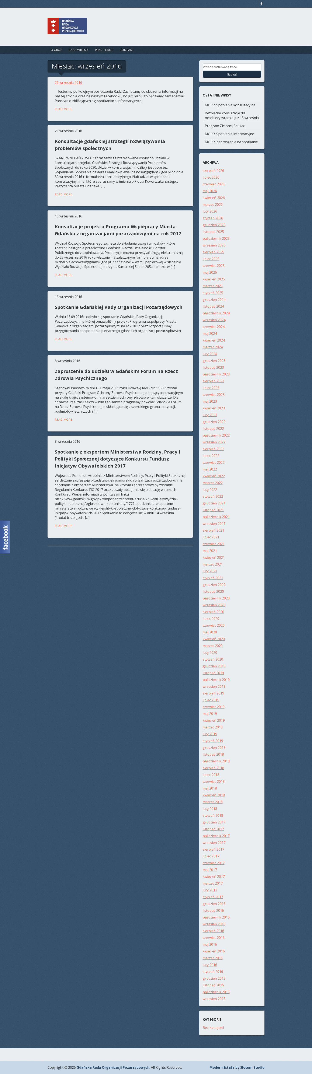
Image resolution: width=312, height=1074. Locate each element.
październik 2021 (216, 516)
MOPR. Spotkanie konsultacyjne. (230, 105)
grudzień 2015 (214, 978)
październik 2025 (216, 238)
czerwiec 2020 (214, 625)
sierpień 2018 (213, 768)
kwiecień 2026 (214, 197)
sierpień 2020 (213, 611)
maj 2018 (210, 788)
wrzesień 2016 (214, 924)
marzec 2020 (213, 645)
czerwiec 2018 (214, 781)
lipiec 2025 (211, 258)
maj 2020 (210, 632)
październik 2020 (216, 598)
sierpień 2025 (213, 252)
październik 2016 (216, 917)
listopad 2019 (213, 673)
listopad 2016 (213, 910)
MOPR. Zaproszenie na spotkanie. (232, 142)
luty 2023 (210, 415)
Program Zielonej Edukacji (225, 125)
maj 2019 (210, 713)
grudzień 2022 (214, 421)
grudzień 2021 (214, 503)
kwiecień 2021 (214, 557)
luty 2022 (210, 489)
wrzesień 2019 (214, 686)
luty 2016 (210, 964)
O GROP (56, 50)
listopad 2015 (213, 985)
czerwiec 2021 (214, 544)
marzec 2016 (213, 958)
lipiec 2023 (211, 387)
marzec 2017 (213, 883)
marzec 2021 (213, 564)
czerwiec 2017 (214, 863)
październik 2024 (216, 313)
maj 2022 (210, 469)
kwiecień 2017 (214, 876)
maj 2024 (210, 333)
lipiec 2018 (211, 774)
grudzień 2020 (214, 584)
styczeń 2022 (213, 496)
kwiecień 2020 (214, 639)
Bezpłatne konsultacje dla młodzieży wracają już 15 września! (232, 115)
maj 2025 (210, 272)
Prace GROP (104, 50)
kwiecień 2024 (214, 340)
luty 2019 (210, 734)
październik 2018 (216, 761)
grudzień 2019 (214, 666)
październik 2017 (216, 835)
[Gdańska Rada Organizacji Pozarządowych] (67, 30)
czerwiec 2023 (214, 394)
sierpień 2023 (213, 381)
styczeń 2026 (213, 218)
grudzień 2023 (214, 360)
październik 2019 (216, 679)
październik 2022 (216, 435)
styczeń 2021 (213, 578)
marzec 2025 (213, 286)
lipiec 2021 (211, 537)
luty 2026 (210, 211)
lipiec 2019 (211, 700)
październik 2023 (216, 374)
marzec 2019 (213, 727)
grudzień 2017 (214, 822)
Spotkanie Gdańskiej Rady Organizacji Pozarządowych (119, 307)
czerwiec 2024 (214, 326)
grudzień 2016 (214, 903)
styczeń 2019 (213, 740)
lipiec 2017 (211, 856)
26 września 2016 (68, 82)
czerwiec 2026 (214, 184)
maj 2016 (210, 944)
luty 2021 (210, 571)
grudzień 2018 (214, 747)
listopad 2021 (213, 510)
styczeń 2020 (213, 659)
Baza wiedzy (79, 50)
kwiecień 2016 (214, 951)
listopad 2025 (213, 231)
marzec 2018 (213, 802)
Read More (63, 109)
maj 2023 (210, 401)
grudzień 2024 (214, 299)
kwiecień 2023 (214, 408)
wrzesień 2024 (214, 320)
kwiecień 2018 (214, 795)
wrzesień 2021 (214, 523)
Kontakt (127, 50)
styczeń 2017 (213, 897)
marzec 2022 (213, 482)
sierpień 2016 (213, 930)
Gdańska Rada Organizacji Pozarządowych (113, 1067)
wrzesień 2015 (214, 998)
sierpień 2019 (213, 693)
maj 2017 (210, 869)
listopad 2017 (213, 829)
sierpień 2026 (213, 170)
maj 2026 (210, 191)
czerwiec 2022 (214, 462)
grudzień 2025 (214, 225)
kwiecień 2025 (214, 279)
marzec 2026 (213, 204)
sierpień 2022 (213, 449)
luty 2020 (210, 652)
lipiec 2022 (211, 455)
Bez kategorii (213, 1027)
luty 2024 (210, 353)
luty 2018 (210, 808)
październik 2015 (216, 992)
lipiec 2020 (211, 618)
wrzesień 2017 (214, 842)
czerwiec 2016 (214, 937)
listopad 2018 (213, 754)
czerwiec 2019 (214, 706)
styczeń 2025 (213, 292)
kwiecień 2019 (214, 720)
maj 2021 (210, 550)
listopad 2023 (213, 367)
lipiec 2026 (211, 177)
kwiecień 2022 (214, 476)
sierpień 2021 (213, 530)
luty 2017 (210, 890)
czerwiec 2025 (214, 265)
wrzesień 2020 (214, 605)
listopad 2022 (213, 428)
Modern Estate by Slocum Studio (236, 1067)
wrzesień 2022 (214, 442)
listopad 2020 (213, 591)
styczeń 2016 (213, 971)
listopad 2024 (213, 306)
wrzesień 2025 (214, 245)
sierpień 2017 (213, 849)
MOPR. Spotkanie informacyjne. (230, 134)
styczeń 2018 (213, 815)
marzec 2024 (213, 347)
